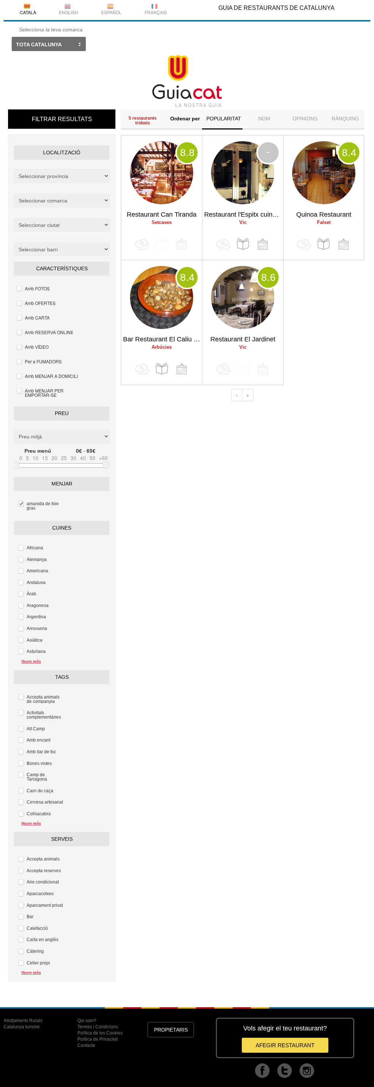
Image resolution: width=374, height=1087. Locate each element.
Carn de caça (40, 790)
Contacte (86, 1045)
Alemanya (37, 559)
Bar (30, 916)
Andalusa (36, 582)
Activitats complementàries (44, 715)
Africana (35, 547)
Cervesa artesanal (45, 802)
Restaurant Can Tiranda (161, 214)
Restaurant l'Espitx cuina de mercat (243, 214)
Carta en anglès (42, 939)
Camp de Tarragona (37, 777)
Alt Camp (36, 728)
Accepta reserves (44, 870)
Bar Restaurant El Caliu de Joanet (162, 339)
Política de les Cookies (100, 1033)
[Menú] (243, 244)
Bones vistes (39, 763)
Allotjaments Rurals (23, 1020)
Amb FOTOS (37, 288)
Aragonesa (38, 605)
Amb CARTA (37, 317)
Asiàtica (34, 640)
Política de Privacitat (97, 1039)
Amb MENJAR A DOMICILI (51, 376)
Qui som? (86, 1020)
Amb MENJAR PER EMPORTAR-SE (44, 392)
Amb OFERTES (40, 303)
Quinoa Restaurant (323, 214)
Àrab (31, 593)
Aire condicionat (43, 882)
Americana (37, 570)
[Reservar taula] (262, 244)
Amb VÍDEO (37, 347)
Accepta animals (43, 859)
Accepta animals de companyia (43, 699)
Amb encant (38, 740)
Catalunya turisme (22, 1026)
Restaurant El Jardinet (242, 339)
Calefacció (37, 928)
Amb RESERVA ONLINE (49, 332)
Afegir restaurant (285, 1045)
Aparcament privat (45, 905)
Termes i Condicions (97, 1026)
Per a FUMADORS (43, 361)
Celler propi (38, 963)
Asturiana (36, 651)
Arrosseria (37, 628)
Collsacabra (39, 813)
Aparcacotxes (40, 893)
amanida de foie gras (43, 506)
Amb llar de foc (41, 751)
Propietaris (171, 1030)
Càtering (35, 951)
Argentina (36, 616)
